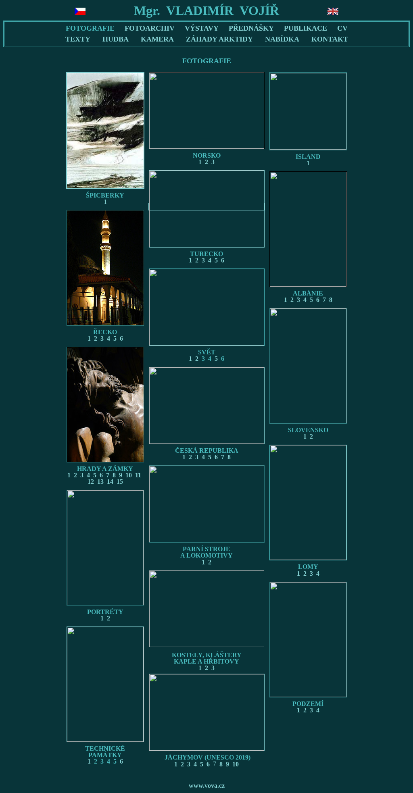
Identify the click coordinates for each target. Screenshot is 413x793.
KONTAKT (329, 39)
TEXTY (77, 39)
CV (342, 28)
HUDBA (115, 39)
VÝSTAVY (202, 28)
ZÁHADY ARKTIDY (219, 39)
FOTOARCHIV (150, 28)
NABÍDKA (282, 39)
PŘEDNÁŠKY (251, 28)
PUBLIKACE (305, 28)
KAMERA (157, 39)
